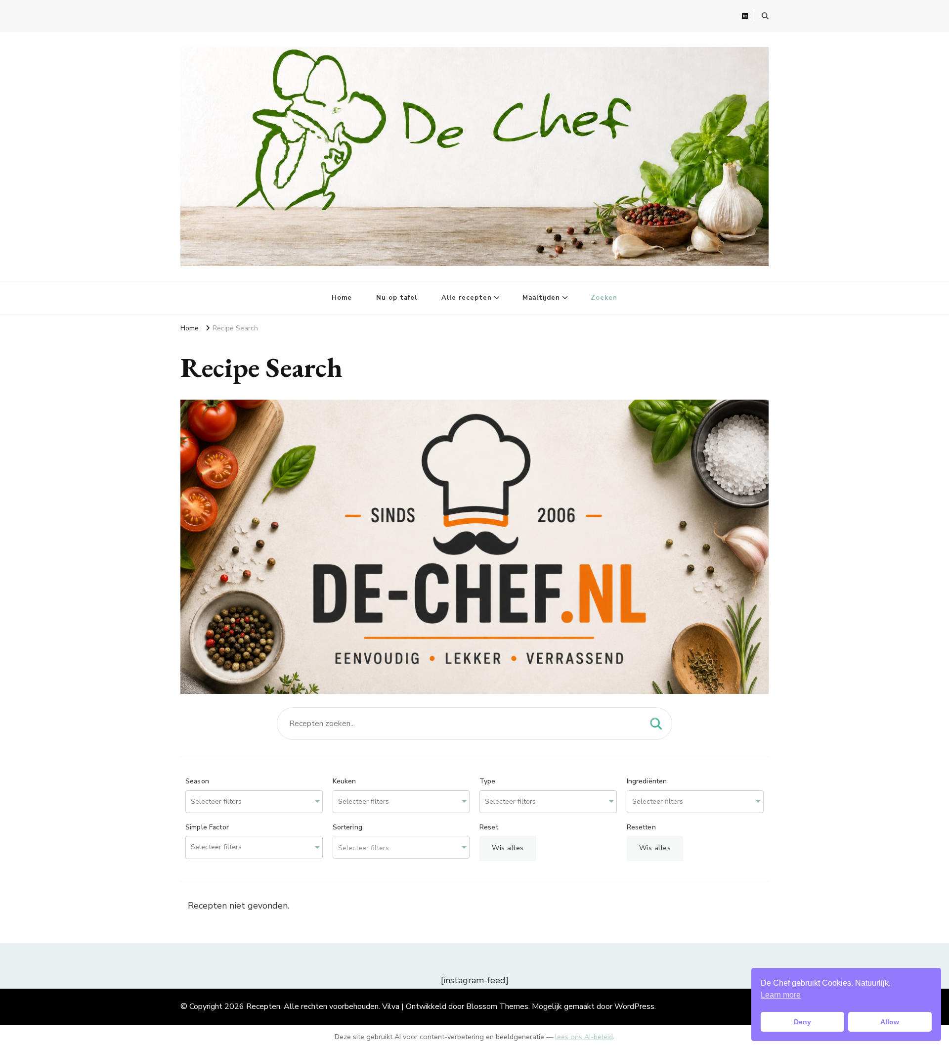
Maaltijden (541, 297)
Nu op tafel (396, 297)
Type (487, 781)
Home (342, 297)
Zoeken (604, 297)
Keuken (344, 781)
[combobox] (254, 802)
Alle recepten (466, 297)
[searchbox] (229, 802)
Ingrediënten (647, 781)
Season (197, 781)
